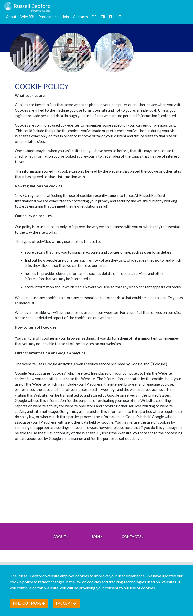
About (11, 17)
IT (119, 17)
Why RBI (27, 17)
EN (111, 17)
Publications (48, 17)
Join (65, 17)
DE (94, 17)
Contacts (80, 17)
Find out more (27, 603)
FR (103, 17)
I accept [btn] (64, 603)
